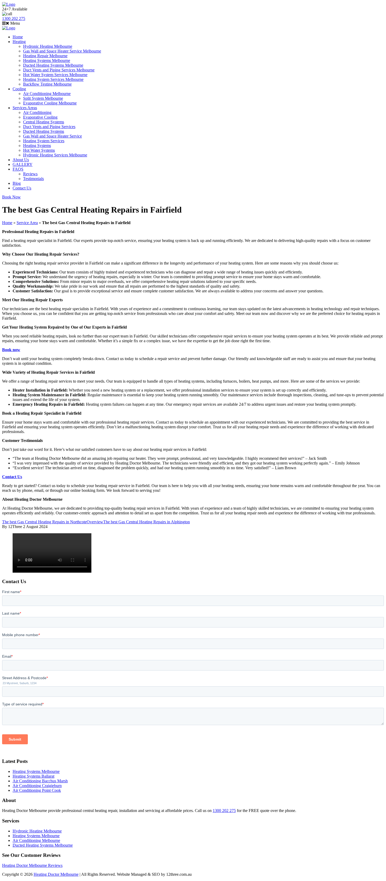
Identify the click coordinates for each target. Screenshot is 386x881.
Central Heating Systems (43, 122)
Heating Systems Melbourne (46, 60)
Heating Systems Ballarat (33, 776)
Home (18, 37)
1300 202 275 (13, 18)
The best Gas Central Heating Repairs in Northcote (44, 522)
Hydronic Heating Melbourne (47, 46)
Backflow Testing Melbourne (47, 84)
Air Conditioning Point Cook (37, 790)
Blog (17, 183)
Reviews (30, 174)
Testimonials (33, 178)
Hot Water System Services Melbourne (55, 74)
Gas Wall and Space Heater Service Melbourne (62, 51)
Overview (95, 522)
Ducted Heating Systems (43, 131)
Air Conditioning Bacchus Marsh (40, 781)
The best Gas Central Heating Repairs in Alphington (146, 522)
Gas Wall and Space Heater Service (52, 136)
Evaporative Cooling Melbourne (50, 103)
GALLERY (23, 164)
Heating (19, 41)
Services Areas (25, 107)
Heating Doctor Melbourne (56, 874)
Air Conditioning (37, 112)
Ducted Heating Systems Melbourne (53, 65)
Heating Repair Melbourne (45, 56)
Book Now (11, 197)
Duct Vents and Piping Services (49, 126)
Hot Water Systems (39, 150)
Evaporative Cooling (40, 117)
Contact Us (22, 188)
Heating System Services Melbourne (53, 79)
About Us (21, 159)
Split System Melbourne (43, 98)
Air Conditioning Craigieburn (37, 785)
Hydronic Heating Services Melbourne (55, 155)
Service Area (27, 222)
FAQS (18, 169)
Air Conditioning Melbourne (47, 93)
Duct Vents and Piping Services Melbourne (59, 70)
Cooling (19, 89)
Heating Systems (37, 145)
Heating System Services (43, 141)
